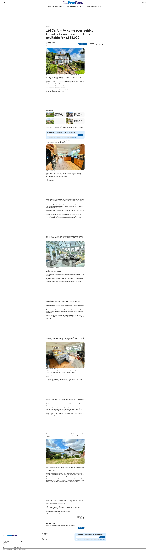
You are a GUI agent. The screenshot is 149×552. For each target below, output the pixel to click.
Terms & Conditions (45, 534)
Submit (80, 135)
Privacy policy (44, 537)
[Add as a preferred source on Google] (91, 44)
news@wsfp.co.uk (17, 547)
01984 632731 (9, 547)
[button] (4, 2)
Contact (43, 536)
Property (48, 26)
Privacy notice (74, 137)
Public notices (44, 539)
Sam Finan (49, 42)
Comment (81, 527)
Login (144, 2)
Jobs (42, 538)
